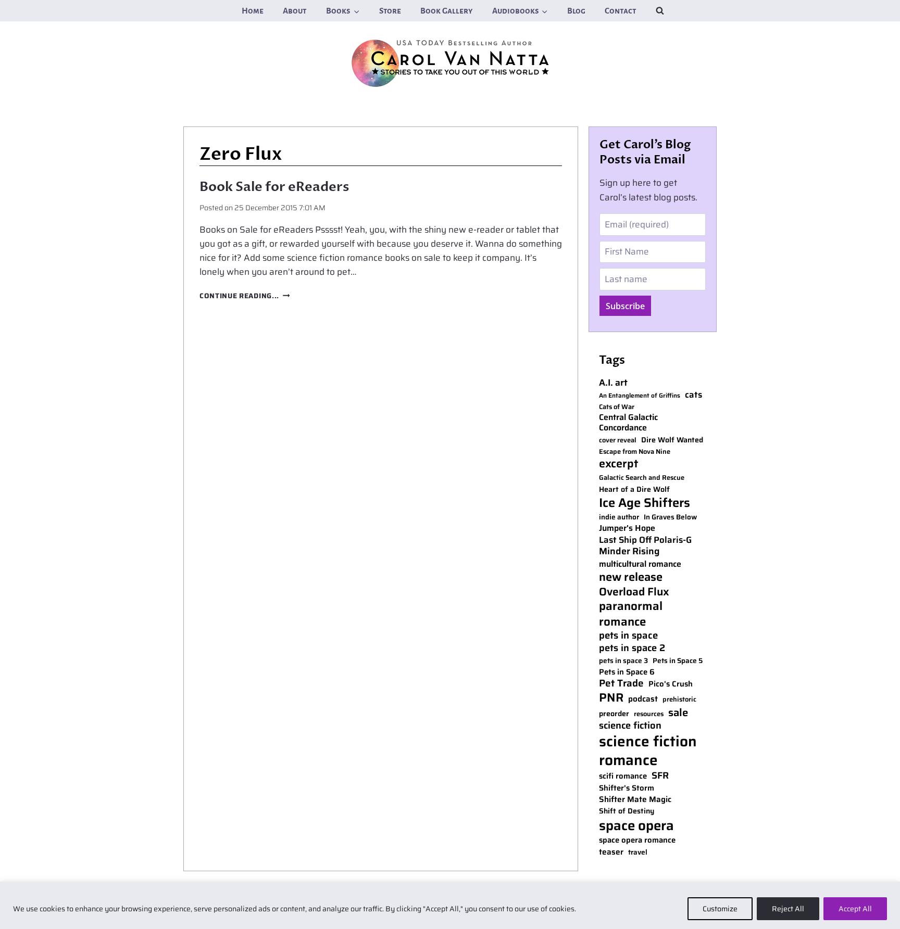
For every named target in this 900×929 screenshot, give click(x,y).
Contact (620, 10)
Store (390, 10)
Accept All (855, 908)
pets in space (628, 635)
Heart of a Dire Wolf (634, 489)
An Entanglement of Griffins (639, 395)
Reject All (788, 908)
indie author (619, 517)
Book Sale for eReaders (274, 187)
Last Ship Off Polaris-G (645, 540)
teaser (611, 852)
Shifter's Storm (626, 788)
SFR (660, 776)
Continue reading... (244, 295)
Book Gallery (446, 10)
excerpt (618, 463)
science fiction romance (648, 751)
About (295, 10)
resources (649, 714)
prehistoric (679, 699)
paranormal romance (630, 614)
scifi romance (623, 776)
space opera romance (637, 840)
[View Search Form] (660, 10)
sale (678, 712)
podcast (643, 699)
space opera (636, 825)
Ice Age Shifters (644, 502)
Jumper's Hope (627, 528)
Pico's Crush (670, 684)
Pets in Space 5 (678, 661)
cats (693, 395)
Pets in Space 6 (627, 672)
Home (253, 10)
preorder (614, 714)
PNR (611, 698)
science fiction (630, 725)
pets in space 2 (632, 648)
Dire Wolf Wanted (672, 440)
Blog (576, 10)
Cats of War (616, 407)
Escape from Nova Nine (634, 452)
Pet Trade (621, 683)
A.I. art (613, 383)
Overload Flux (634, 591)
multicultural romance (640, 564)
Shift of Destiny (626, 811)
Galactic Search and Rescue (641, 478)
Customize (720, 908)
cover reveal (617, 440)
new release (630, 577)
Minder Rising (629, 551)
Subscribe (625, 306)
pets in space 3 (623, 661)
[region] (450, 905)
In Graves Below (670, 517)
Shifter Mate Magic (635, 799)
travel (637, 852)
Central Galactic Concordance (628, 423)
